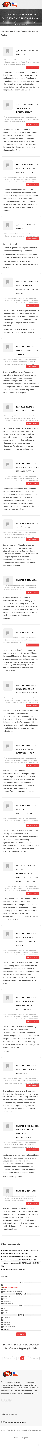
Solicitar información (32, 67)
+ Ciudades (5, 1329)
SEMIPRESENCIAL (8, 1303)
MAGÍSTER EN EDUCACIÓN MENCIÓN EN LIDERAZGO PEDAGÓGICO (26, 1069)
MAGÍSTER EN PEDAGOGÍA (26, 580)
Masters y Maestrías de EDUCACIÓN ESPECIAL (20, 1257)
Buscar (22, 1334)
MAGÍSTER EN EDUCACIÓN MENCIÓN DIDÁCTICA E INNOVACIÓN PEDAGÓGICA (26, 689)
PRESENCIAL (7, 1301)
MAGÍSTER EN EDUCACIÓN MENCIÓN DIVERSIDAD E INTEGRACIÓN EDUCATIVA (26, 749)
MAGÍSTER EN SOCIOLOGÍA (26, 633)
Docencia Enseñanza (21, 24)
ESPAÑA (5, 1310)
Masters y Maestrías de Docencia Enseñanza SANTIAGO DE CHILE (21, 303)
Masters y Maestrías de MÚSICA (14, 1269)
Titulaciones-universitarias (12, 1292)
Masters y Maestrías (15, 22)
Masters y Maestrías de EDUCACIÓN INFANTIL (19, 1260)
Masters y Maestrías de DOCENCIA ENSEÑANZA (20, 1250)
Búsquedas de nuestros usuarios (14, 1422)
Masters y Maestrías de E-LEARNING (16, 1253)
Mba (4, 1289)
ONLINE (5, 1299)
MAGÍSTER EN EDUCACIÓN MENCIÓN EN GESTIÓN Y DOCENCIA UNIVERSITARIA (27, 168)
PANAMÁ (5, 1313)
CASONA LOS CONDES (9, 1320)
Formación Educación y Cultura (30, 22)
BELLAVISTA (6, 1317)
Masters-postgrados (10, 1287)
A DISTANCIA (7, 1296)
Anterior (8, 1358)
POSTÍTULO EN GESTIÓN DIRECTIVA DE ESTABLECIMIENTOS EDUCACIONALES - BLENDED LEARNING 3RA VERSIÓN (27, 873)
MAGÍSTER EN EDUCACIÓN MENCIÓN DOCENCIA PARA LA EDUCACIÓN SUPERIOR (27, 467)
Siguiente (34, 1358)
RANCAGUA (6, 1324)
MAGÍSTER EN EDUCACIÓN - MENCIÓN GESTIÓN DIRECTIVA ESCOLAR (27, 108)
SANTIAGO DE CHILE (9, 1327)
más (34, 1394)
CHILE (5, 1308)
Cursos (5, 1285)
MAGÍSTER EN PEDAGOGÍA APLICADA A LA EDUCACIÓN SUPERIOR (27, 350)
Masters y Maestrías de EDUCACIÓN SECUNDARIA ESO (20, 1264)
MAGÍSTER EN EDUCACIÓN (26, 1191)
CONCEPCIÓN (7, 1322)
